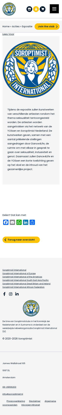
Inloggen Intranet (30, 404)
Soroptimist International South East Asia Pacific (25, 280)
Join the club (46, 26)
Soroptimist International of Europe (19, 273)
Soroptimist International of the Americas (22, 277)
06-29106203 (9, 387)
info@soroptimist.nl (12, 394)
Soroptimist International (14, 270)
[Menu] (54, 8)
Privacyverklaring (16, 401)
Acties (16, 26)
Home (6, 26)
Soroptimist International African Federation (23, 287)
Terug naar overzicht (21, 239)
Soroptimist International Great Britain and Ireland (26, 283)
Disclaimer (35, 401)
